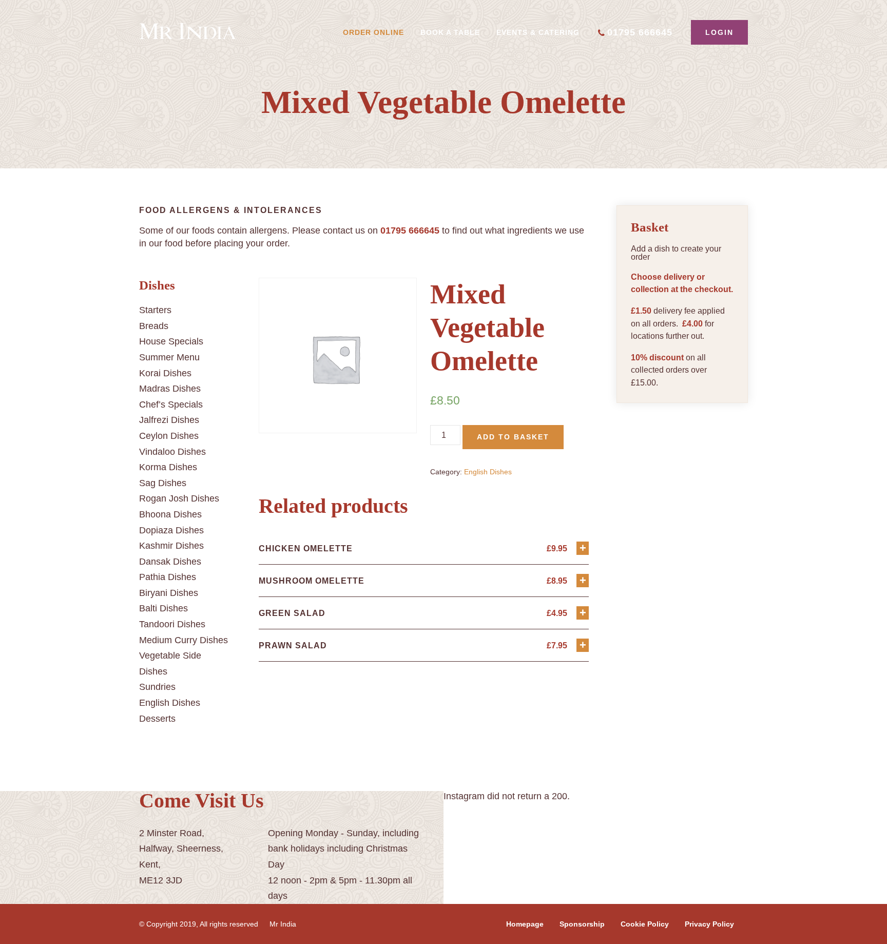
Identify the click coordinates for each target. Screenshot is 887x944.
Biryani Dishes (168, 593)
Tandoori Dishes (172, 624)
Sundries (157, 687)
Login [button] (719, 32)
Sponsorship (582, 924)
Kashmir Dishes (171, 546)
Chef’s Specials (171, 404)
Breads (153, 326)
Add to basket (513, 437)
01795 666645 (639, 32)
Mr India (282, 924)
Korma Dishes (168, 467)
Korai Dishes (165, 373)
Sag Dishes (162, 483)
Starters (155, 310)
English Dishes (169, 703)
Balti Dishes (163, 608)
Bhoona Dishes (170, 514)
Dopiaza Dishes (171, 530)
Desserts (157, 719)
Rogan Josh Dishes (179, 498)
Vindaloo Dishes (172, 452)
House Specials (171, 341)
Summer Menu (169, 357)
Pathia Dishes (167, 577)
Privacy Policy (709, 924)
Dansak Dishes (170, 561)
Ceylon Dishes (169, 436)
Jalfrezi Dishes (169, 420)
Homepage (525, 924)
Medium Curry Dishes (183, 640)
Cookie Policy (645, 924)
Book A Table (450, 32)
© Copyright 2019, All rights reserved (198, 924)
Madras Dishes (170, 388)
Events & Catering (538, 32)
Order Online (373, 32)
